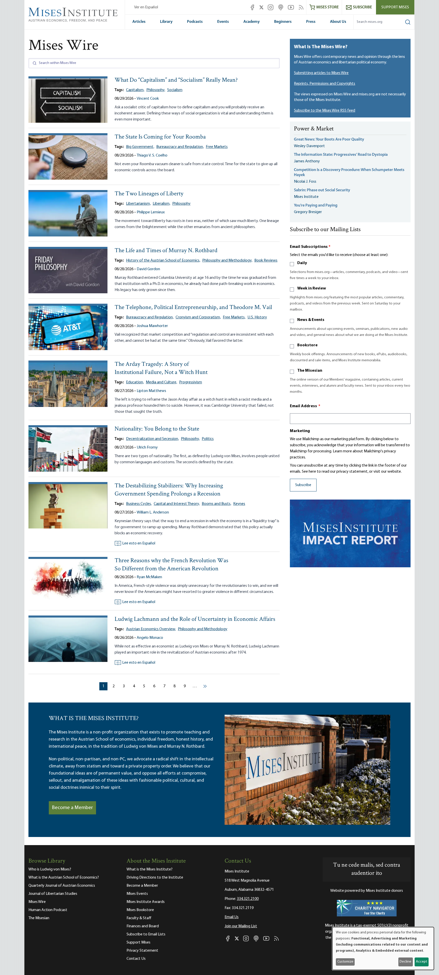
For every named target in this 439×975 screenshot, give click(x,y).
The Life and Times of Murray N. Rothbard (166, 250)
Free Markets (217, 147)
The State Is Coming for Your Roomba (160, 137)
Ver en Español (146, 7)
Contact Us (136, 959)
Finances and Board (143, 926)
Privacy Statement (142, 951)
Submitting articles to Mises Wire (321, 73)
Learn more (342, 451)
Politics (208, 439)
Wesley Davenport (309, 146)
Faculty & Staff (139, 918)
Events (223, 22)
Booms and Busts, (216, 504)
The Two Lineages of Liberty (149, 194)
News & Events (310, 320)
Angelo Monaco (150, 638)
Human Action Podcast (47, 910)
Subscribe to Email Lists (146, 934)
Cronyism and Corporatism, (198, 317)
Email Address (305, 406)
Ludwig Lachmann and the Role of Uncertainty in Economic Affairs (195, 619)
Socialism (174, 90)
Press (311, 22)
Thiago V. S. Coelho (152, 155)
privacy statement (352, 472)
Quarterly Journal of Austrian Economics (61, 886)
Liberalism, (161, 204)
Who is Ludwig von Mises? (49, 869)
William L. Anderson (153, 512)
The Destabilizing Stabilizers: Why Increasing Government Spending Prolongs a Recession (169, 490)
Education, (135, 382)
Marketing (300, 431)
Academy (251, 22)
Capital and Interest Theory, (177, 504)
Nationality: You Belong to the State (157, 429)
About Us (338, 22)
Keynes (239, 504)
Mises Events (137, 894)
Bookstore (307, 345)
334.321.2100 (248, 899)
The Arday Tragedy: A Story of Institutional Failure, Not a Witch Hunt (161, 368)
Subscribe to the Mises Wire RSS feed (324, 111)
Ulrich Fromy (147, 448)
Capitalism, (135, 90)
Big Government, (140, 147)
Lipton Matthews (151, 391)
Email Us (232, 917)
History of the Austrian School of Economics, (163, 261)
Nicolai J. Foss (305, 182)
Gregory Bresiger (308, 212)
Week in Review (311, 288)
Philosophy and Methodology (202, 629)
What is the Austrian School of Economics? (63, 878)
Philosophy (181, 204)
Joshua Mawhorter (152, 326)
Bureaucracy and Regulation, (180, 147)
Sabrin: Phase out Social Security (322, 190)
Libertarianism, (138, 204)
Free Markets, (234, 317)
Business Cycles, (139, 504)
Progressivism (190, 382)
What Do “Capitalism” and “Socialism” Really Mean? (176, 80)
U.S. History (257, 317)
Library (166, 22)
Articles (139, 22)
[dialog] (383, 948)
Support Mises (395, 7)
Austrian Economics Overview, (151, 629)
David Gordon (148, 269)
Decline (405, 962)
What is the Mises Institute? (150, 869)
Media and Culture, (161, 382)
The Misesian (309, 371)
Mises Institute (306, 197)
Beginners (283, 22)
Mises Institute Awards (146, 902)
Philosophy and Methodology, (227, 261)
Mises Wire (37, 902)
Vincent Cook (148, 99)
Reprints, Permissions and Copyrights (324, 84)
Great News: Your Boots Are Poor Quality (329, 140)
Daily (302, 263)
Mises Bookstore (140, 910)
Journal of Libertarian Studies (52, 894)
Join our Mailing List (241, 926)
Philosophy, (155, 90)
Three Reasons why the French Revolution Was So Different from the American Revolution (171, 564)
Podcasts (195, 22)
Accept (421, 962)
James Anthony (307, 161)
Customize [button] (345, 962)
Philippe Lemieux (151, 212)
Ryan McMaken (149, 577)
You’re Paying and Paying (315, 205)
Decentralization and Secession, (152, 439)
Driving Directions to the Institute (155, 878)
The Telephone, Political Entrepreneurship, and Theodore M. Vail (193, 307)
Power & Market (314, 129)
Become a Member (72, 807)
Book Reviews (265, 261)
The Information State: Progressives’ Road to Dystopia (341, 155)
